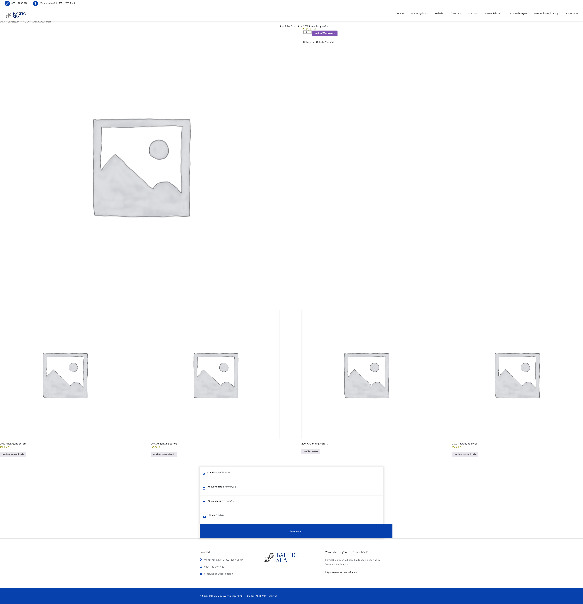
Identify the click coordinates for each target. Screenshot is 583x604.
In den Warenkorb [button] (13, 454)
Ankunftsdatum (216, 486)
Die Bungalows (419, 13)
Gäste (212, 515)
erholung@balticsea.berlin (218, 573)
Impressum (572, 13)
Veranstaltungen (518, 13)
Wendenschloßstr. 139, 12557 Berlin (58, 3)
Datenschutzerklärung (546, 13)
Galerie (439, 13)
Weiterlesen (311, 451)
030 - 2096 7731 (19, 3)
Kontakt (472, 13)
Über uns (456, 13)
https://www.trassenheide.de (341, 572)
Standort (212, 472)
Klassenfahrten (492, 13)
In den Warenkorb (325, 33)
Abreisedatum (215, 501)
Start (2, 21)
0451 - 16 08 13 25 (214, 566)
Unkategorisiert (16, 21)
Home (400, 13)
